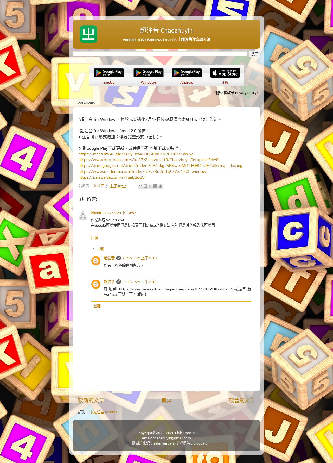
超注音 (109, 258)
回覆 (94, 238)
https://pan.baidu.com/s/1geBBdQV (111, 177)
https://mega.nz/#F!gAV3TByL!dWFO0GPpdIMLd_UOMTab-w (135, 154)
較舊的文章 (242, 400)
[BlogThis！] (145, 186)
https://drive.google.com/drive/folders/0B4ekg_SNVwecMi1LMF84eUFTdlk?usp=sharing (160, 165)
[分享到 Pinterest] (160, 186)
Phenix (96, 213)
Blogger (200, 443)
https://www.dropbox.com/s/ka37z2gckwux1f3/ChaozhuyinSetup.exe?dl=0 (148, 159)
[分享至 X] (150, 186)
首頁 (166, 400)
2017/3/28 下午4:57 (119, 213)
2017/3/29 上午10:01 (140, 258)
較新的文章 (91, 400)
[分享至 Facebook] (155, 186)
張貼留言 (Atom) (103, 412)
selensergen (163, 443)
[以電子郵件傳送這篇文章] (140, 186)
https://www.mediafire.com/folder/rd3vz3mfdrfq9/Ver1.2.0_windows (143, 171)
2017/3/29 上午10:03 (140, 282)
